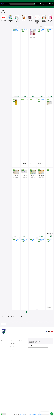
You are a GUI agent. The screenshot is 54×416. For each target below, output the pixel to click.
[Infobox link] (44, 4)
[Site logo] (2, 3)
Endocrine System (16, 177)
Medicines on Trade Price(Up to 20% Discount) (50, 306)
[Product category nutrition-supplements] (44, 18)
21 (34, 311)
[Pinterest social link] (52, 331)
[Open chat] (51, 413)
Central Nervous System (16, 305)
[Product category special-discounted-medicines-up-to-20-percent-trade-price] (37, 19)
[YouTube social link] (51, 331)
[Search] (34, 4)
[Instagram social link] (49, 331)
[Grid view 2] (40, 26)
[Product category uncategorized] (3, 18)
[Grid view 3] (41, 26)
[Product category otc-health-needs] (50, 18)
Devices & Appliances (13, 346)
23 (37, 311)
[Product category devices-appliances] (17, 18)
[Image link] (4, 331)
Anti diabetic (16, 176)
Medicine (31, 37)
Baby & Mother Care (12, 343)
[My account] (53, 7)
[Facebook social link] (46, 331)
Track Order (20, 340)
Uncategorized (24, 164)
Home (1, 12)
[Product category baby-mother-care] (10, 18)
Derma (34, 37)
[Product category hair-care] (24, 18)
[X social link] (48, 331)
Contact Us (2, 343)
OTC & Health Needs (33, 38)
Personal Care (12, 347)
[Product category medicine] (30, 18)
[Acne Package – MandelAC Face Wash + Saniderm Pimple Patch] (33, 32)
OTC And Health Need (13, 349)
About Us (2, 340)
